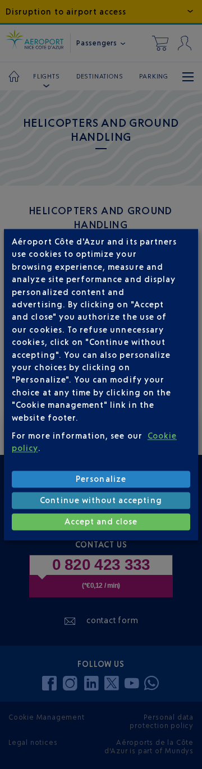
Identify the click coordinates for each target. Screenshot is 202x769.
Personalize (101, 479)
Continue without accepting (101, 500)
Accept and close (101, 522)
